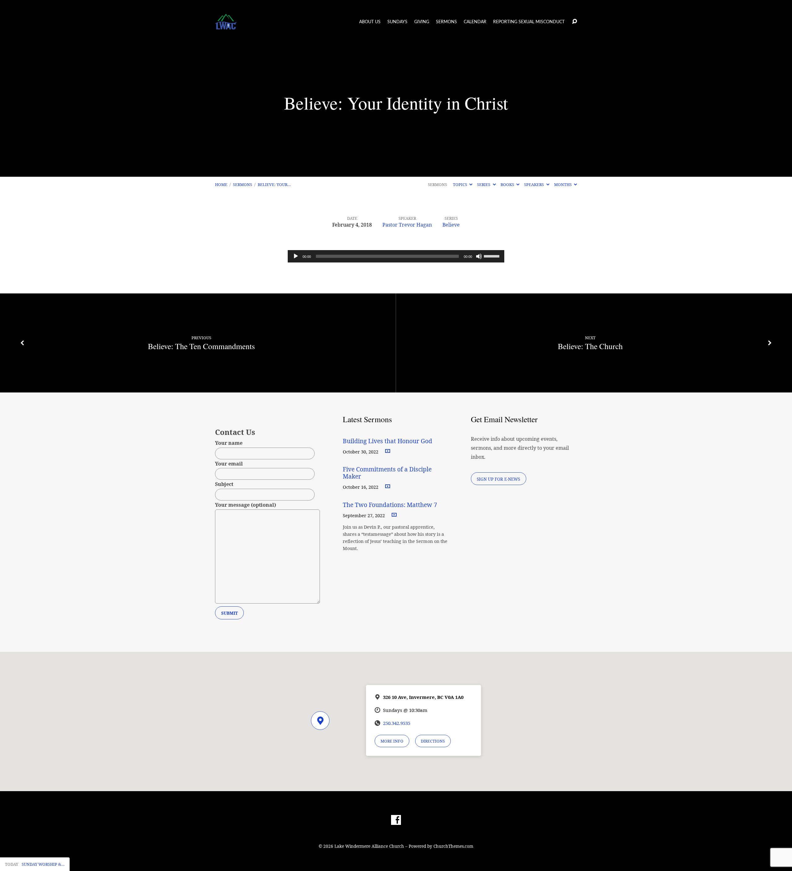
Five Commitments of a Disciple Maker (387, 472)
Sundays (397, 22)
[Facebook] (396, 820)
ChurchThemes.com (453, 846)
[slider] (492, 255)
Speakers (534, 184)
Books (508, 184)
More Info (392, 741)
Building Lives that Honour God (387, 441)
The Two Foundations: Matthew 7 (391, 504)
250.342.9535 (396, 723)
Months (563, 184)
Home (221, 184)
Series (484, 184)
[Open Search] (574, 21)
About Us (370, 22)
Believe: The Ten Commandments (201, 346)
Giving (421, 22)
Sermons (446, 22)
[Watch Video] (387, 451)
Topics (460, 184)
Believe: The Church (590, 346)
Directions (433, 741)
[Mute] (479, 256)
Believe (451, 224)
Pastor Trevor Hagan (407, 224)
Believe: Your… (274, 184)
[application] (396, 256)
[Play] (296, 256)
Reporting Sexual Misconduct (529, 22)
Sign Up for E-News (498, 479)
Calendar (475, 22)
